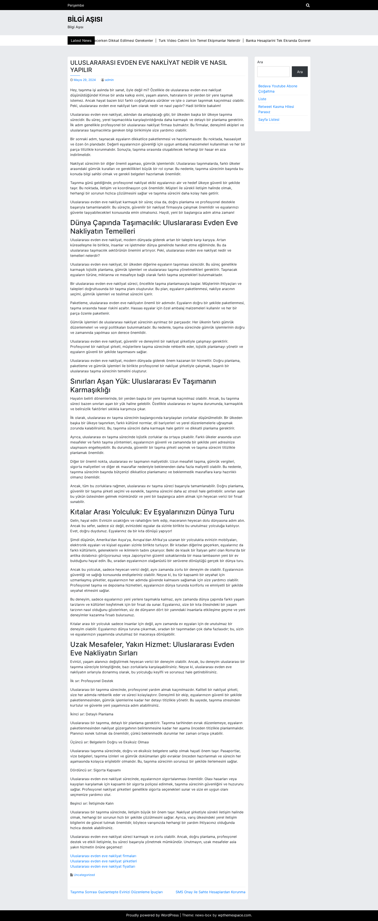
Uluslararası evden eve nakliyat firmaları (103, 856)
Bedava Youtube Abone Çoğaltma (277, 88)
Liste (262, 99)
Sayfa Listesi (268, 119)
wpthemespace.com (234, 915)
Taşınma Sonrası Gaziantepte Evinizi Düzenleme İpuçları (116, 892)
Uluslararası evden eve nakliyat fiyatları (102, 866)
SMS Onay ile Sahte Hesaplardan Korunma (210, 892)
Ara (260, 62)
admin (109, 80)
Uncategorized (84, 875)
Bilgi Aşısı (85, 19)
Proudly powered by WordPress (153, 915)
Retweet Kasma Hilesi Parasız (276, 109)
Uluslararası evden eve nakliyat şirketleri (103, 861)
